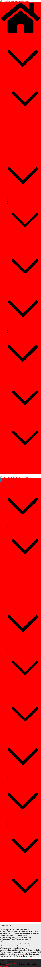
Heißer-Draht (18, 471)
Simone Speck (19, 120)
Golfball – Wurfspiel (21, 459)
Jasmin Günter (19, 150)
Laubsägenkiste (14, 373)
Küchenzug (18, 285)
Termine (7, 37)
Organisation (13, 82)
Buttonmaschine (15, 379)
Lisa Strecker (18, 144)
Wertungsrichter (19, 247)
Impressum (13, 332)
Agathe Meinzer (19, 148)
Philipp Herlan (19, 154)
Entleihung (8, 334)
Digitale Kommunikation (18, 201)
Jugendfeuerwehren (16, 78)
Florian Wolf (18, 134)
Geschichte (13, 80)
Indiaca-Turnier (19, 245)
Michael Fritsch (19, 146)
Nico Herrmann (19, 136)
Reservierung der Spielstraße (24, 419)
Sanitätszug (18, 287)
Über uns (8, 39)
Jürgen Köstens (19, 142)
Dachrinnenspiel (19, 457)
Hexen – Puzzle (19, 465)
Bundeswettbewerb (21, 237)
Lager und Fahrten (15, 199)
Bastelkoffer (13, 375)
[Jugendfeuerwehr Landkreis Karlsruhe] (14, 1)
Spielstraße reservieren (17, 381)
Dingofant (17, 473)
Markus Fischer (19, 128)
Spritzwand (18, 469)
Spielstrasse (13, 421)
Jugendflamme (19, 241)
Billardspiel (18, 455)
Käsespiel (17, 461)
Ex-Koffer (13, 377)
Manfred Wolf (19, 118)
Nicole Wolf (18, 138)
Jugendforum (14, 197)
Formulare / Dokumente (17, 330)
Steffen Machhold (20, 132)
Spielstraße (18, 283)
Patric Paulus (18, 126)
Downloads (13, 328)
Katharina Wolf (19, 140)
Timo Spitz (18, 122)
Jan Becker (18, 116)
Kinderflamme (19, 239)
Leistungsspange (20, 243)
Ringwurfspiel (19, 467)
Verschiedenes (10, 289)
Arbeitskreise (14, 249)
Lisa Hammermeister (21, 152)
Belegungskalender (20, 415)
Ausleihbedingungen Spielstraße (25, 417)
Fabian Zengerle (19, 130)
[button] (23, 76)
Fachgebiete (9, 156)
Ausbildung (13, 195)
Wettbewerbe (14, 203)
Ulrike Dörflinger (20, 124)
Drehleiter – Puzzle (20, 463)
